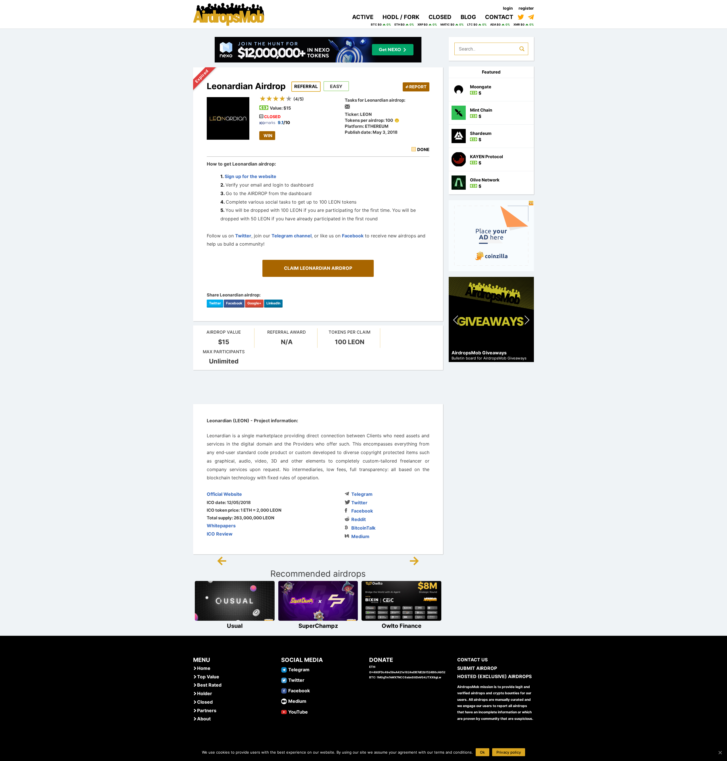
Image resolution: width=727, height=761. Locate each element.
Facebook (353, 236)
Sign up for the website (250, 176)
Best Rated (209, 685)
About (204, 719)
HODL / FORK (401, 17)
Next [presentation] (527, 321)
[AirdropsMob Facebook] (284, 690)
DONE (423, 149)
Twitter (243, 236)
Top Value (208, 677)
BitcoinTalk (363, 528)
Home (203, 668)
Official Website (224, 494)
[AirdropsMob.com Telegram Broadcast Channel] (531, 17)
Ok (482, 752)
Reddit (358, 519)
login (508, 8)
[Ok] (720, 752)
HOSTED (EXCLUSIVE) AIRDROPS (494, 676)
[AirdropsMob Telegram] (284, 669)
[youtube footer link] (284, 711)
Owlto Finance (401, 625)
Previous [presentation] (455, 321)
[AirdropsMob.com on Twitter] (521, 17)
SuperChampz (318, 625)
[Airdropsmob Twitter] (284, 679)
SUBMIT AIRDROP (477, 668)
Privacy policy (508, 752)
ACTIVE (362, 17)
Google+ (254, 303)
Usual (235, 625)
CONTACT (499, 17)
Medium (360, 536)
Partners (206, 710)
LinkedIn (273, 303)
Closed (205, 702)
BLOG (468, 17)
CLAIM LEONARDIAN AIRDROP (318, 268)
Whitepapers (221, 525)
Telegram (362, 494)
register (526, 8)
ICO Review (220, 534)
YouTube (298, 712)
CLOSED (440, 17)
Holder (204, 693)
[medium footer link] (284, 700)
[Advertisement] (318, 387)
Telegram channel (291, 236)
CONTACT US (472, 659)
